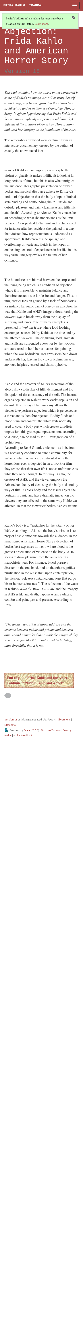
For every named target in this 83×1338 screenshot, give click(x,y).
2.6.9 (35, 730)
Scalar (27, 730)
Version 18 (10, 719)
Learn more (41, 24)
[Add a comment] (9, 696)
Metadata (10, 724)
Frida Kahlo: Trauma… (23, 5)
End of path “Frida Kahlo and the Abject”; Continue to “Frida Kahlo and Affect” (39, 680)
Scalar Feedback (22, 735)
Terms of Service (51, 730)
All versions (64, 719)
